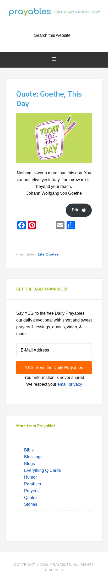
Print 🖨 (79, 210)
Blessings (33, 457)
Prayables (54, 16)
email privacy (69, 384)
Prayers (31, 491)
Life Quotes (48, 254)
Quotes (30, 497)
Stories (30, 504)
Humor (30, 477)
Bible (29, 450)
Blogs (29, 463)
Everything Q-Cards (42, 470)
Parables (32, 484)
